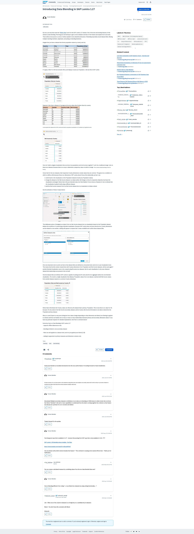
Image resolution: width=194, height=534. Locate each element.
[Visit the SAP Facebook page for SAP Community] (131, 531)
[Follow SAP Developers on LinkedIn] (139, 531)
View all (119, 134)
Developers (80, 2)
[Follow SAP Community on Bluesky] (133, 531)
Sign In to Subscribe (144, 9)
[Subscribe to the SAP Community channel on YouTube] (136, 531)
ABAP (119, 36)
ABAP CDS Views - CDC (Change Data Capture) (132, 36)
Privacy (55, 531)
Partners (87, 2)
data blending (56, 343)
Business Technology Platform (124, 46)
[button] (144, 19)
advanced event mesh (142, 39)
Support (91, 531)
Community (52, 2)
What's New (63, 32)
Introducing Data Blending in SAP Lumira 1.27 (69, 9)
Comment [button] (109, 349)
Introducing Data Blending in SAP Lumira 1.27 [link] (92, 6)
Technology (65, 6)
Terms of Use (62, 531)
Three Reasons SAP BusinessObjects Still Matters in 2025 (132, 81)
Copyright (68, 531)
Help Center (99, 2)
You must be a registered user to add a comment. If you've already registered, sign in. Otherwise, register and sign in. (76, 521)
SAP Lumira (45, 26)
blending (45, 343)
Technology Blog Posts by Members (128, 83)
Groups (74, 2)
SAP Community (46, 6)
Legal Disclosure (76, 531)
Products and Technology (64, 2)
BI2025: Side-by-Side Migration (125, 69)
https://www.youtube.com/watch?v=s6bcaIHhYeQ (57, 446)
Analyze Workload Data (126, 41)
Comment (48, 524)
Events (93, 2)
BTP (145, 41)
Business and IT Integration (123, 44)
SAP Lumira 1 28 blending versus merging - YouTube (58, 442)
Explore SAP (142, 2)
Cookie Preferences (99, 531)
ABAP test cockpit (121, 39)
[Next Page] (135, 48)
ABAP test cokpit (131, 39)
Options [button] (138, 12)
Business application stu (137, 44)
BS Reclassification (138, 41)
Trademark (84, 531)
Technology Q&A (122, 66)
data (50, 343)
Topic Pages (107, 2)
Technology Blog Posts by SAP (75, 6)
